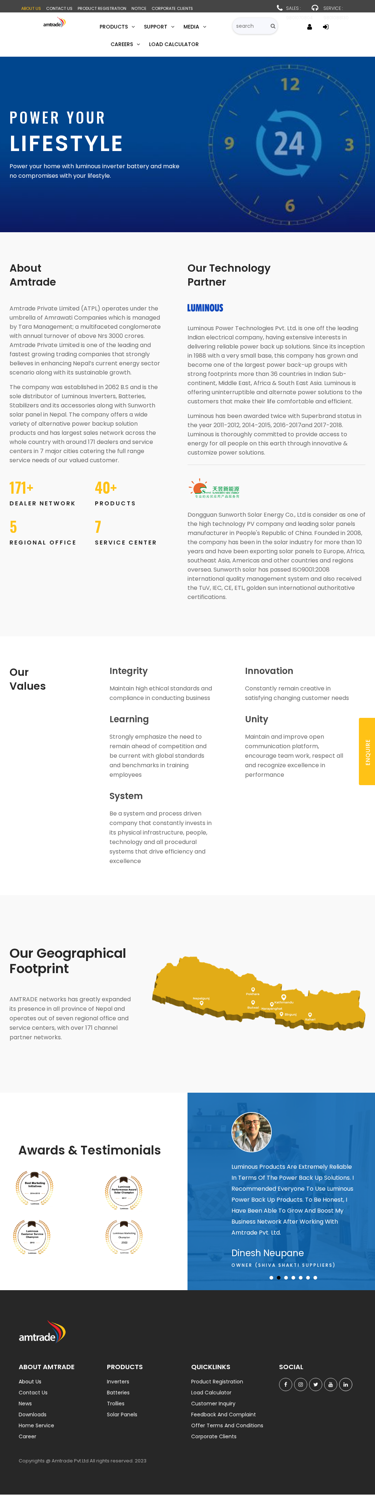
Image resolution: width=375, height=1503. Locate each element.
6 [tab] (308, 1278)
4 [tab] (293, 1278)
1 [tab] (271, 1278)
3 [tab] (286, 1278)
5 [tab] (300, 1278)
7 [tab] (315, 1278)
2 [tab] (279, 1278)
